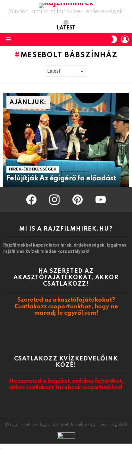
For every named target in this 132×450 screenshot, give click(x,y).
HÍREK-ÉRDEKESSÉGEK (33, 169)
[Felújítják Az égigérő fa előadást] (66, 140)
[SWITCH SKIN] (114, 39)
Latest (66, 28)
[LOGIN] (125, 39)
